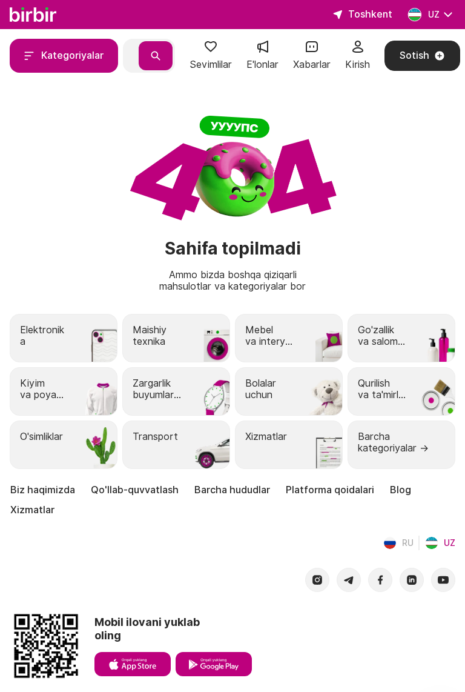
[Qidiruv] (156, 55)
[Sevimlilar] (211, 50)
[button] (211, 55)
